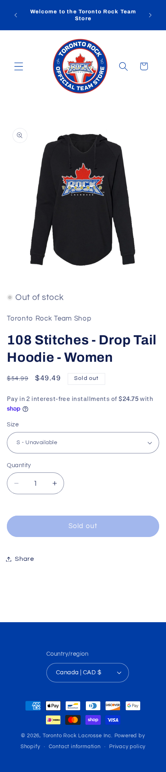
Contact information (75, 746)
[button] (18, 66)
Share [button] (24, 559)
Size (13, 425)
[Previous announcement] (16, 15)
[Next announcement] (150, 15)
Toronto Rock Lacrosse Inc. (78, 735)
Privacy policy (127, 746)
